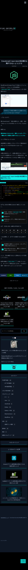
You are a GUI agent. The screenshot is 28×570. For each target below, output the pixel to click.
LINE (10, 275)
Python (8, 407)
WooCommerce (10, 414)
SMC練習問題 (9, 386)
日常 (4, 421)
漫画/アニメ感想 (10, 424)
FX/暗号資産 (6, 380)
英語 (4, 431)
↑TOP (23, 561)
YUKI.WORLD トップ (5, 517)
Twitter (17, 275)
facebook (3, 275)
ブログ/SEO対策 (7, 390)
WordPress (9, 417)
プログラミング (7, 394)
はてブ (25, 275)
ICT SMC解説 (9, 383)
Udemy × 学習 (9, 410)
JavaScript (14, 66)
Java (7, 400)
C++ (7, 397)
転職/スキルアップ (8, 435)
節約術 (2, 308)
